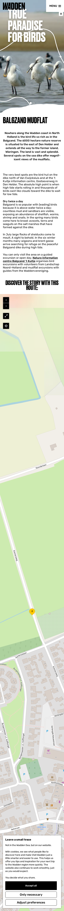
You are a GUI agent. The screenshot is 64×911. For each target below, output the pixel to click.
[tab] (31, 103)
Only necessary (31, 894)
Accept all (31, 885)
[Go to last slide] (4, 57)
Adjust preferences (31, 902)
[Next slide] (60, 57)
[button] (32, 613)
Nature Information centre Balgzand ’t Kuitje (30, 259)
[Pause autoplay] (61, 14)
